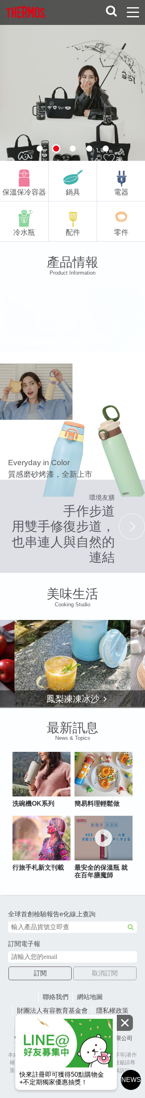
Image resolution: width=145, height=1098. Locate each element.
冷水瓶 (24, 232)
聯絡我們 (55, 996)
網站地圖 (90, 996)
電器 (121, 192)
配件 (73, 232)
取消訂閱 (105, 973)
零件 (121, 232)
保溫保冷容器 (24, 192)
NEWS (131, 1079)
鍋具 (73, 192)
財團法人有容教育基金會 (52, 1010)
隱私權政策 (112, 1010)
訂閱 (40, 973)
